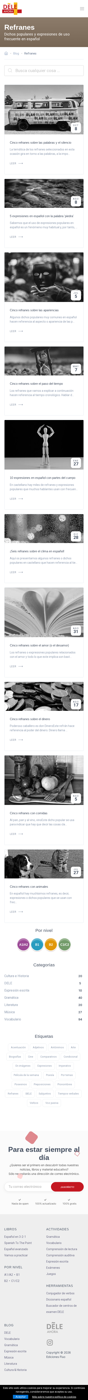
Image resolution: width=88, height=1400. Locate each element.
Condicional (71, 1056)
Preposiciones (42, 1084)
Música (9, 1357)
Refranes (13, 1093)
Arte (73, 1047)
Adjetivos (38, 1047)
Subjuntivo (45, 1093)
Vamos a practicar (16, 1255)
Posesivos (21, 1084)
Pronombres (65, 1084)
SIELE (28, 1093)
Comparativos (48, 1056)
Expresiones (44, 1065)
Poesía (50, 1075)
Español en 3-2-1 (15, 1236)
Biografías (15, 1056)
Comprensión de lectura (61, 1249)
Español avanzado (16, 1249)
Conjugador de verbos (60, 1293)
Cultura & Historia (15, 1370)
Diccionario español (58, 1299)
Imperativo (65, 1065)
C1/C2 (64, 944)
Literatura (10, 1363)
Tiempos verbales (68, 1093)
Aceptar (21, 1396)
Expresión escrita (57, 1261)
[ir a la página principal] (12, 8)
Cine (30, 1056)
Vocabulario (54, 1243)
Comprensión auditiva (60, 1255)
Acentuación (18, 1047)
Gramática (53, 1236)
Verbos (34, 1102)
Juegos (51, 1274)
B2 (51, 944)
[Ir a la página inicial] (7, 53)
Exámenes (53, 1267)
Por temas (67, 1075)
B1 (37, 944)
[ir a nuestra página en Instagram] (49, 1342)
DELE (7, 1332)
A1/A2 (23, 944)
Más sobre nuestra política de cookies (54, 1396)
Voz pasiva (51, 1102)
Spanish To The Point (18, 1243)
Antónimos (57, 1047)
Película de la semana (26, 1075)
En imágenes (23, 1065)
